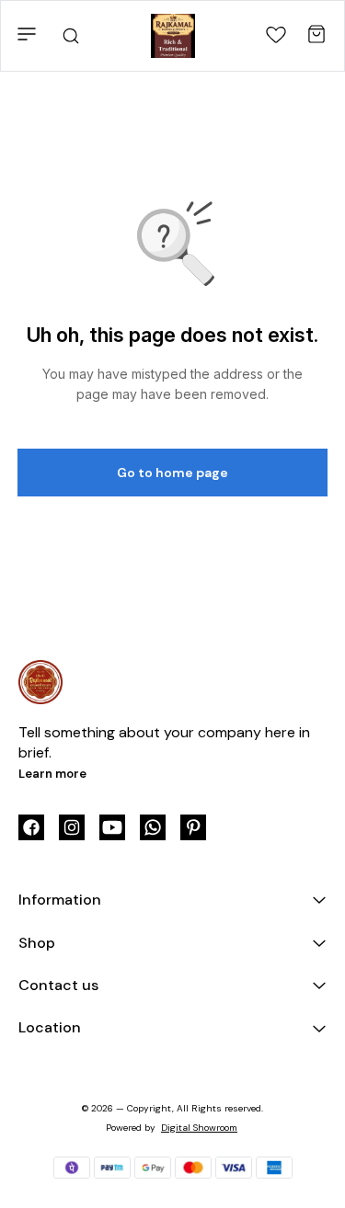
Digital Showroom (199, 1128)
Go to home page (172, 472)
